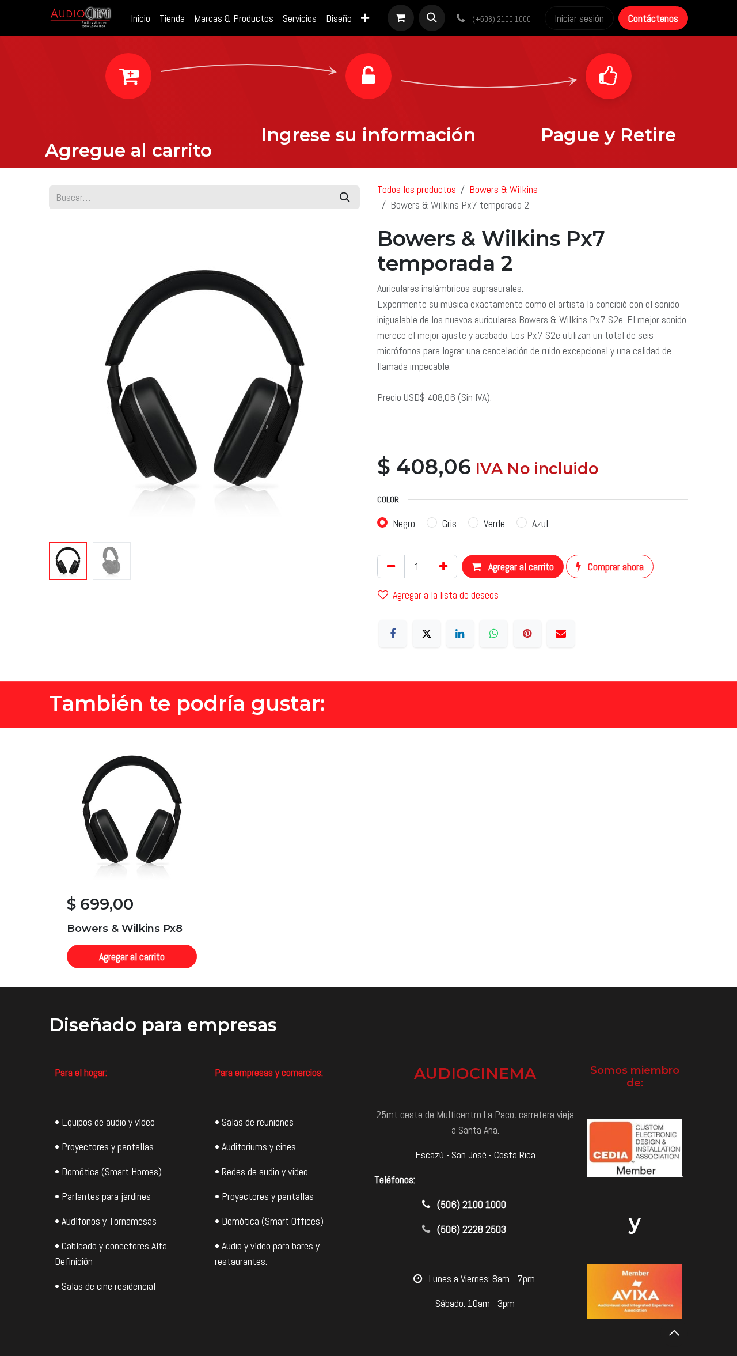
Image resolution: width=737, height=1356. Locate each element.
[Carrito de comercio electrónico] (401, 18)
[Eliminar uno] (391, 566)
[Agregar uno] (443, 566)
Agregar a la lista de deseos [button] (446, 594)
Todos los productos (416, 189)
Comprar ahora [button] (615, 566)
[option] (368, 857)
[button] (432, 18)
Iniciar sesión (579, 18)
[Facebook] (393, 633)
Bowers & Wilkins (503, 189)
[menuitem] (140, 18)
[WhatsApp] (493, 633)
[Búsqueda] (345, 197)
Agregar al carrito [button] (520, 566)
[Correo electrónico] (561, 633)
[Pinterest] (527, 633)
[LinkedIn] (460, 633)
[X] (426, 633)
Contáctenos (653, 18)
